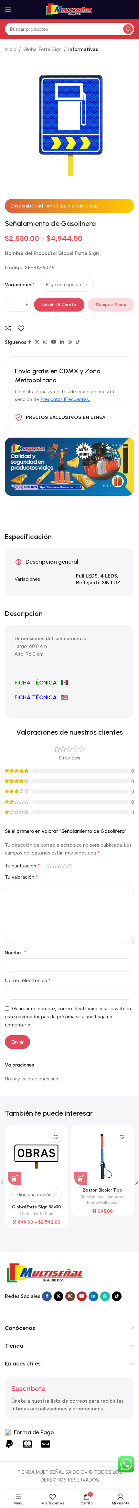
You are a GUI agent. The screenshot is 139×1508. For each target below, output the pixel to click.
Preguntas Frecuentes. (65, 399)
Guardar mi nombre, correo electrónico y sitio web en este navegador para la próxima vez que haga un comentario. (68, 1017)
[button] (80, 1178)
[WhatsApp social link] (70, 342)
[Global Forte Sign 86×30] (36, 1156)
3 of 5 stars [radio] (59, 865)
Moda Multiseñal (102, 1202)
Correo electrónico (28, 980)
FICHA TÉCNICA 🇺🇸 (41, 697)
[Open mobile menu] (8, 9)
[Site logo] (69, 9)
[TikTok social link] (77, 342)
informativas (83, 49)
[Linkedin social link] (62, 342)
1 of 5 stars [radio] (49, 865)
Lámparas (115, 1197)
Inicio (10, 49)
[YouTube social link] (53, 342)
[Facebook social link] (29, 342)
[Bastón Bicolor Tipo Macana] (102, 1156)
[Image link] (45, 1273)
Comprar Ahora (111, 304)
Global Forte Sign (42, 49)
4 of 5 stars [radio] (64, 865)
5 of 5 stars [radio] (69, 865)
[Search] (128, 29)
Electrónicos (91, 1197)
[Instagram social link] (45, 342)
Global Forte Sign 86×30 (36, 1206)
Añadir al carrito (59, 304)
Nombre (16, 953)
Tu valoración (21, 877)
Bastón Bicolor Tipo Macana (102, 1192)
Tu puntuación (22, 865)
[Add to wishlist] (21, 328)
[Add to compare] (8, 328)
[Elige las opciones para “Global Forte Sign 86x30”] (14, 1178)
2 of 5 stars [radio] (54, 865)
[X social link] (37, 342)
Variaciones (18, 285)
